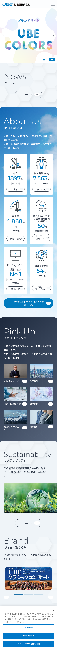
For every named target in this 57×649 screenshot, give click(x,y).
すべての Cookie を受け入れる (28, 643)
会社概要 (41, 189)
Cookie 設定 (28, 627)
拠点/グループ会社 (40, 288)
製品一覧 (15, 289)
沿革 (15, 189)
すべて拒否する (28, 635)
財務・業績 (15, 238)
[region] (28, 627)
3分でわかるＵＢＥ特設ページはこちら (28, 303)
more (28, 94)
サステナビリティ (40, 237)
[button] (4, 35)
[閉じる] (53, 610)
